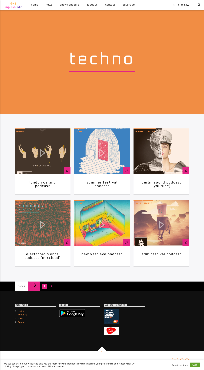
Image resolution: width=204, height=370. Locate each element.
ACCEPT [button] (195, 364)
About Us (92, 5)
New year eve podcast (101, 254)
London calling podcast (42, 184)
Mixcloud (21, 203)
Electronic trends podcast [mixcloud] (42, 256)
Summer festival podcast (102, 184)
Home (34, 5)
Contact (110, 5)
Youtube (150, 131)
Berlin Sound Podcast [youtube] (161, 184)
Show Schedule (69, 5)
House (138, 203)
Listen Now (182, 5)
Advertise (129, 5)
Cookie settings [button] (180, 365)
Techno (20, 131)
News (49, 5)
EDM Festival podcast (161, 254)
